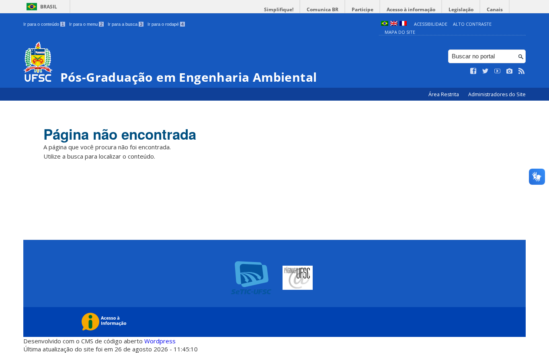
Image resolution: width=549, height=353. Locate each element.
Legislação (461, 9)
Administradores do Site (497, 94)
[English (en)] (393, 24)
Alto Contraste (472, 24)
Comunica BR (322, 9)
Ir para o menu (85, 24)
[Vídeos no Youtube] (497, 71)
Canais (495, 9)
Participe (362, 9)
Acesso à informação (411, 9)
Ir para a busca (125, 24)
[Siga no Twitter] (485, 71)
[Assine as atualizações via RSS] (521, 71)
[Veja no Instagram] (509, 71)
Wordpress (160, 341)
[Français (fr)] (403, 24)
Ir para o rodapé (165, 24)
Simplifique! (278, 9)
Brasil (48, 6)
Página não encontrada (119, 134)
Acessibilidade (430, 24)
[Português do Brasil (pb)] (384, 24)
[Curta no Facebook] (473, 71)
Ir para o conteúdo (43, 24)
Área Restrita (444, 94)
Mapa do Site (400, 32)
